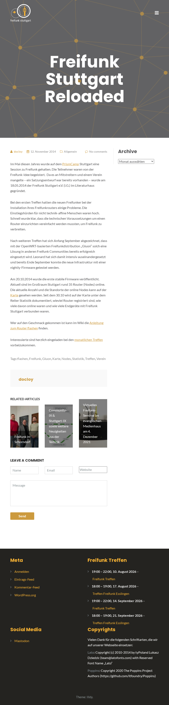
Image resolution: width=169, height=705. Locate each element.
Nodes (66, 359)
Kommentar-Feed (27, 587)
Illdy (90, 697)
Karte (14, 295)
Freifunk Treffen (107, 560)
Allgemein (70, 151)
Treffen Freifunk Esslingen (111, 593)
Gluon (46, 359)
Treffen (90, 359)
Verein (101, 359)
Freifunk (35, 359)
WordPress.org (25, 595)
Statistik (78, 359)
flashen (22, 359)
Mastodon (21, 641)
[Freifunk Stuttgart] (20, 13)
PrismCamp (70, 164)
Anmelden (21, 571)
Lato (91, 652)
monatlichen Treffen (88, 340)
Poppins (93, 670)
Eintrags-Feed (24, 579)
